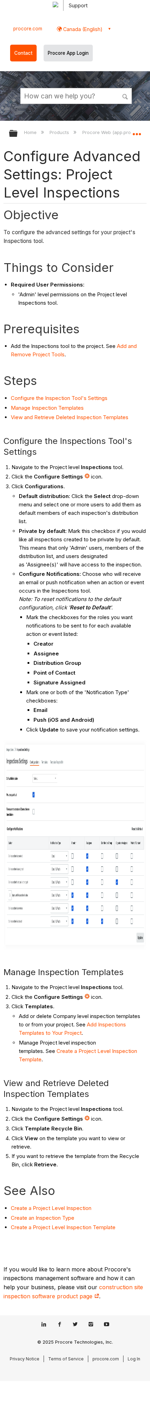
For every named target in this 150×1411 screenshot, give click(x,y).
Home (31, 132)
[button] (125, 95)
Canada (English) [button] (82, 29)
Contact (23, 53)
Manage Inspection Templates (47, 407)
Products (60, 132)
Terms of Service (66, 1358)
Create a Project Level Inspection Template (63, 1227)
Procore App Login (68, 53)
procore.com (27, 28)
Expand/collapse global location (137, 131)
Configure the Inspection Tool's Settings (59, 398)
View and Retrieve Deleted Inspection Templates (69, 417)
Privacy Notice (24, 1358)
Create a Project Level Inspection (51, 1208)
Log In (134, 1358)
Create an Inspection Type (42, 1218)
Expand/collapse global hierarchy (17, 134)
